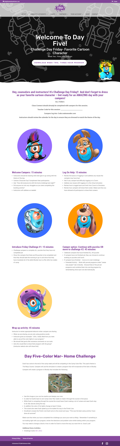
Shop (88, 14)
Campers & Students (38, 14)
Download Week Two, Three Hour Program (59, 63)
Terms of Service (28, 438)
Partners (62, 14)
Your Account (76, 14)
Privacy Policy (16, 438)
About (23, 14)
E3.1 (37, 431)
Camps (52, 14)
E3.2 (40, 431)
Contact (95, 14)
